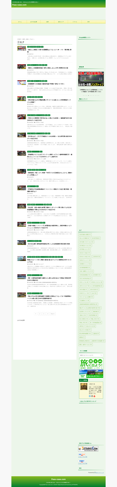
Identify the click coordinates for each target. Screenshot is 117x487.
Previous (79, 82)
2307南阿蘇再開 (84, 267)
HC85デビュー (84, 293)
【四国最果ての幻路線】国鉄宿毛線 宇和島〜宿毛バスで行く (46, 84)
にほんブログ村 (82, 457)
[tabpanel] (91, 81)
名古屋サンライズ (84, 311)
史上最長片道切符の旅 (93, 308)
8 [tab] (95, 95)
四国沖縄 (96, 311)
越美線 (82, 337)
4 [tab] (88, 95)
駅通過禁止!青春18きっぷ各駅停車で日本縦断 (91, 341)
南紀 (81, 308)
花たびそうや (90, 326)
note (94, 293)
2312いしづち (83, 282)
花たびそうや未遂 (85, 330)
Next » (53, 314)
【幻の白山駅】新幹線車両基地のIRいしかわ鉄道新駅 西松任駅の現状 (48, 244)
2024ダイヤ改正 (40, 122)
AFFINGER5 (75, 484)
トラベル (75, 21)
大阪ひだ (82, 315)
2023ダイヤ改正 (84, 253)
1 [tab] (83, 95)
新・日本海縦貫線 (95, 322)
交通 (47, 21)
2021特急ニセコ (84, 249)
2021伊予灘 (96, 238)
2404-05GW (94, 289)
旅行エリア (61, 21)
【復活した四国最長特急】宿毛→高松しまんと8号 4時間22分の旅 (47, 68)
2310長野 (96, 275)
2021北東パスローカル (86, 242)
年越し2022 (95, 319)
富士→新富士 (83, 319)
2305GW (96, 256)
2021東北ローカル (85, 245)
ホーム (20, 21)
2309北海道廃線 (84, 275)
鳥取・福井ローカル (85, 344)
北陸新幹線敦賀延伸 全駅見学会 (49, 282)
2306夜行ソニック (85, 264)
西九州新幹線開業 (85, 333)
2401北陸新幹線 (39, 300)
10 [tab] (99, 95)
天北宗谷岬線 (93, 315)
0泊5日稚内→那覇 (85, 234)
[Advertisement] (58, 13)
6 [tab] (92, 95)
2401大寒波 (39, 282)
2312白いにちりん (96, 282)
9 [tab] (97, 95)
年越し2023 (83, 322)
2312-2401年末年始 (85, 278)
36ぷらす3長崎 (84, 238)
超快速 (96, 333)
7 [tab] (93, 95)
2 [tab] (85, 95)
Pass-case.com (19, 5)
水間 (81, 326)
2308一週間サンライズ (86, 271)
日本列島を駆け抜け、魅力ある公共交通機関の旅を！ (58, 482)
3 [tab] (87, 95)
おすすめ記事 (33, 21)
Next (102, 82)
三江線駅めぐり (84, 300)
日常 (88, 21)
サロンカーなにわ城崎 (86, 297)
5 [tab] (90, 95)
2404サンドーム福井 (41, 158)
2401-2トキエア (40, 264)
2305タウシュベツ (85, 260)
